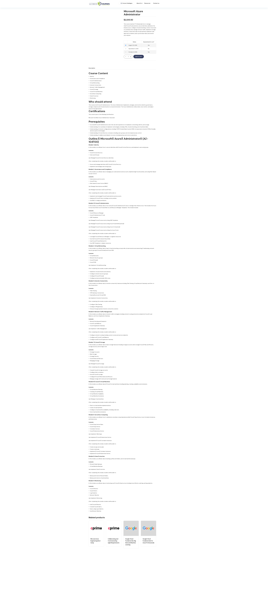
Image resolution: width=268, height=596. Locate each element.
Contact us (156, 3)
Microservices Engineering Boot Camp (95, 541)
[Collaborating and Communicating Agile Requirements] (113, 528)
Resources (147, 3)
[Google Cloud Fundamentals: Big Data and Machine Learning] (131, 528)
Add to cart (138, 56)
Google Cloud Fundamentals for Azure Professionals (148, 541)
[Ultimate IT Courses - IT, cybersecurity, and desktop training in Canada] (99, 3)
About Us (139, 3)
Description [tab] (92, 68)
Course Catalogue (127, 3)
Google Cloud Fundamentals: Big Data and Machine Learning (130, 542)
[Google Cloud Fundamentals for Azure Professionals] (148, 528)
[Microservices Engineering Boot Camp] (96, 528)
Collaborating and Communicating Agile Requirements (113, 541)
